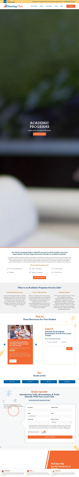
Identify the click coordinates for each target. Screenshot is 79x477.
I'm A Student (63, 342)
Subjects (42, 6)
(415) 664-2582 (11, 2)
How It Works (34, 6)
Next (69, 348)
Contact (71, 6)
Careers (56, 6)
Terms (61, 428)
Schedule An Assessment (39, 134)
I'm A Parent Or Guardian (52, 342)
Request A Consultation (50, 437)
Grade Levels (49, 6)
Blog (62, 6)
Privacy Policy (67, 428)
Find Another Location (69, 1)
